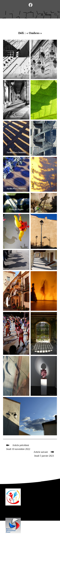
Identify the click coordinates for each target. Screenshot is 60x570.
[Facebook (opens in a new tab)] (30, 5)
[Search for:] (54, 14)
